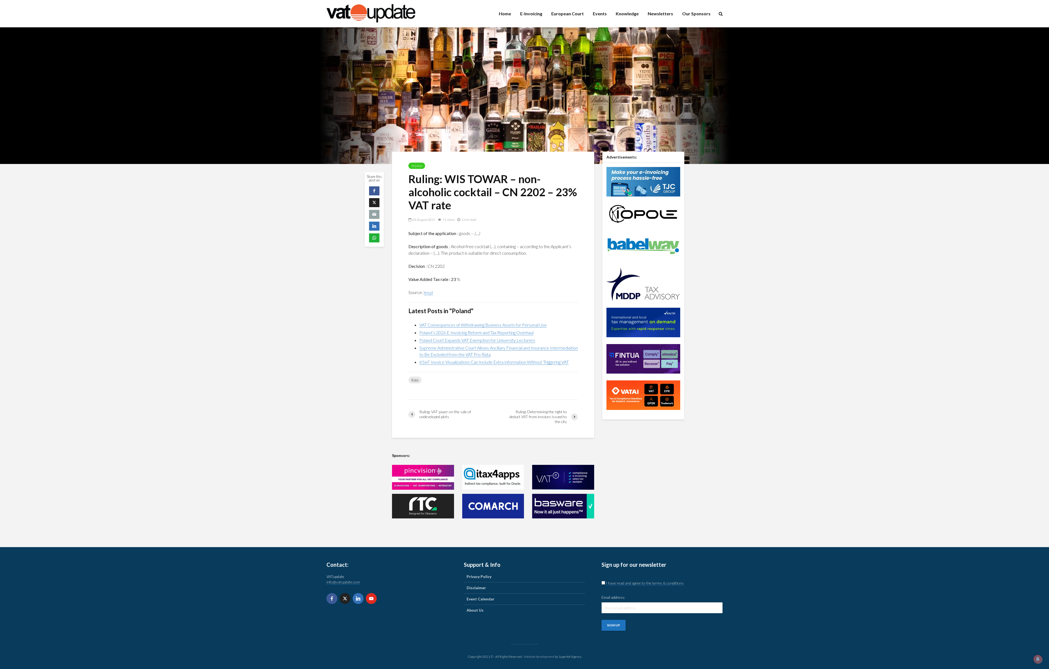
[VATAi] (643, 394)
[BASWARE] (563, 506)
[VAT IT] (563, 477)
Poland (416, 166)
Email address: (613, 597)
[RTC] (423, 506)
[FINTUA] (643, 358)
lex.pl (428, 292)
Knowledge (627, 13)
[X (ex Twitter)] (345, 598)
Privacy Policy (479, 576)
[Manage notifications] (1037, 659)
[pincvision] (423, 477)
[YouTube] (371, 598)
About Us (475, 610)
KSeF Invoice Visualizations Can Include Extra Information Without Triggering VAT (494, 362)
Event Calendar (480, 599)
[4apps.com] (493, 477)
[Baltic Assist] (643, 321)
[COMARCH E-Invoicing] (493, 506)
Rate (415, 380)
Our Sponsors (696, 13)
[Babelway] (643, 245)
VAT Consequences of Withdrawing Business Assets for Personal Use (483, 324)
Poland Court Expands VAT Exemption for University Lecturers (477, 340)
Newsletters (660, 13)
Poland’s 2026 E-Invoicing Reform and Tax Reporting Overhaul (476, 332)
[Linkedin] (358, 598)
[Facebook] (331, 598)
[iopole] (643, 213)
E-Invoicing (531, 13)
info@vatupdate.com (343, 582)
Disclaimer (476, 587)
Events (600, 13)
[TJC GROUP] (643, 181)
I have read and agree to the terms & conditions (645, 583)
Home (505, 13)
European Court (567, 13)
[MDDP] (643, 283)
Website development (539, 657)
